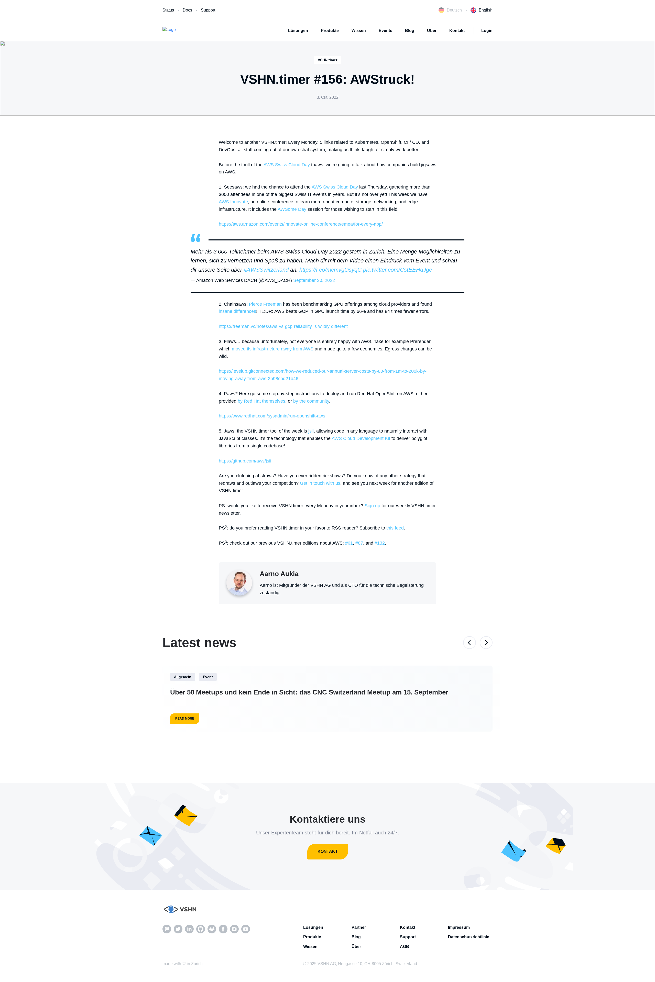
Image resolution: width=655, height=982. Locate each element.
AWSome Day (292, 209)
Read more (184, 718)
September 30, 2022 (314, 280)
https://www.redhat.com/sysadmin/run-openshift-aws (272, 415)
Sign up (372, 505)
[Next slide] (486, 642)
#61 (349, 543)
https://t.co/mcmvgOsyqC (330, 270)
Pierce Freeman (265, 304)
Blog (409, 30)
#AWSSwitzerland (266, 270)
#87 (359, 543)
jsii (311, 431)
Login (487, 30)
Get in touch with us (320, 483)
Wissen (359, 30)
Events (385, 30)
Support (208, 10)
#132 (380, 543)
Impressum (459, 927)
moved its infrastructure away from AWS (272, 348)
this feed (395, 528)
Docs (187, 10)
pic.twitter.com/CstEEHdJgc (397, 270)
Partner (359, 927)
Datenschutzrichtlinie (468, 937)
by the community (311, 401)
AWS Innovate (233, 201)
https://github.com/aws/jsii (245, 461)
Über (431, 30)
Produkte (330, 30)
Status (168, 10)
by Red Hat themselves (261, 401)
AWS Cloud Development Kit (361, 438)
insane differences (237, 311)
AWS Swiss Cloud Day (287, 164)
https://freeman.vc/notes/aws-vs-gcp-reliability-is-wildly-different (283, 326)
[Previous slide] (469, 642)
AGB (404, 946)
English (486, 10)
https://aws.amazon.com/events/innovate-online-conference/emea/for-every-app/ (301, 224)
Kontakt (457, 30)
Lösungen (298, 30)
